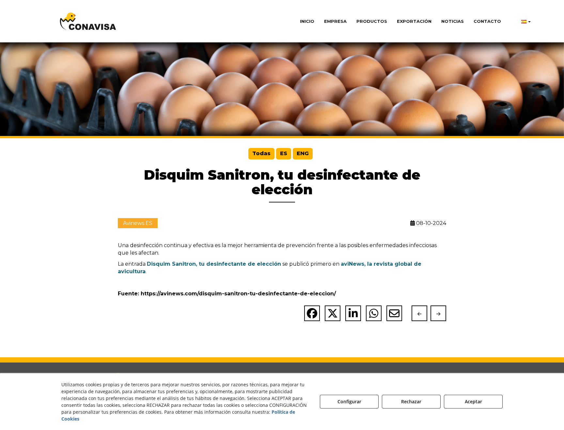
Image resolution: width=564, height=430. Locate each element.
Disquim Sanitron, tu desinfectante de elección (214, 264)
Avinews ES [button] (137, 223)
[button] (88, 21)
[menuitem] (307, 21)
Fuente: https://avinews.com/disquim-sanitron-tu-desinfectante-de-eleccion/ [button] (227, 293)
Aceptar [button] (473, 401)
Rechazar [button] (411, 401)
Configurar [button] (349, 401)
